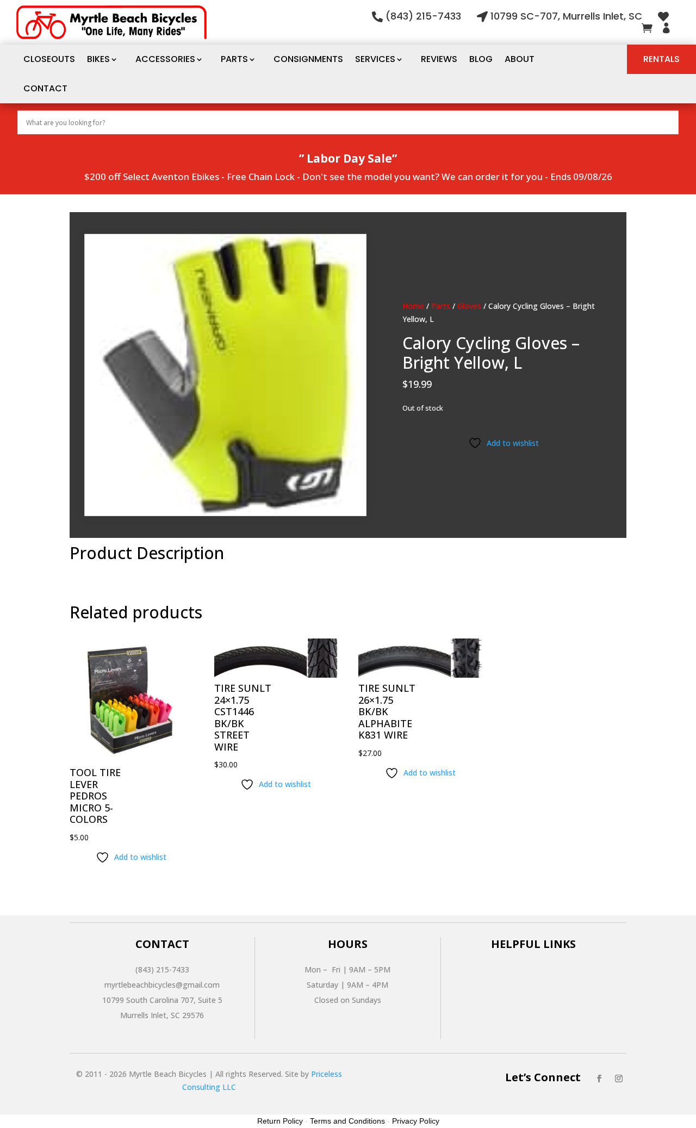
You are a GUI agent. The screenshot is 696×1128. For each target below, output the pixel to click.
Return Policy (280, 1121)
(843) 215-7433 (423, 16)
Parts (234, 59)
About (520, 59)
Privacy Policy (415, 1121)
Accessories (165, 59)
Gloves (469, 306)
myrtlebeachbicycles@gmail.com (162, 985)
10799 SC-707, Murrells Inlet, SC (566, 16)
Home (413, 306)
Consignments (308, 59)
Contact (45, 88)
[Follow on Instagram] (618, 1078)
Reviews (439, 59)
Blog (481, 59)
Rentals (661, 59)
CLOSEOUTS (49, 59)
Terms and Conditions (347, 1121)
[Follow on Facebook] (599, 1078)
